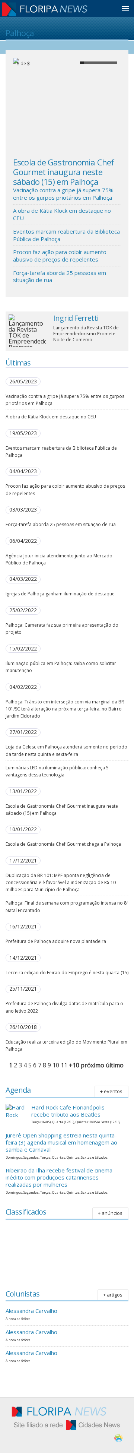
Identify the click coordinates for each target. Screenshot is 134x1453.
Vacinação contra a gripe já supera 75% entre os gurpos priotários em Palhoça (63, 193)
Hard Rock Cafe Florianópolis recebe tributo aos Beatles (68, 1111)
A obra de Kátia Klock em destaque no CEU (62, 214)
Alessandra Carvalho (31, 1310)
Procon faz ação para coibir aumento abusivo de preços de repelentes (59, 255)
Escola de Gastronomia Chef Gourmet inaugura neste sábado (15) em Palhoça (63, 171)
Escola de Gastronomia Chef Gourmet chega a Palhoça (63, 844)
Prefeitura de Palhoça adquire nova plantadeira (56, 941)
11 (64, 1065)
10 (55, 1065)
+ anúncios (110, 1213)
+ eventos (111, 1091)
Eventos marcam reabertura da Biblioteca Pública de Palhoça (66, 235)
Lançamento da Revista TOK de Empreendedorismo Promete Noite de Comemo (86, 334)
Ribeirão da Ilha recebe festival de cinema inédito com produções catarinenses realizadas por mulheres (59, 1177)
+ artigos (112, 1294)
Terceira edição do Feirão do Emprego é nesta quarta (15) (67, 972)
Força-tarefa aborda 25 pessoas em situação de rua (59, 276)
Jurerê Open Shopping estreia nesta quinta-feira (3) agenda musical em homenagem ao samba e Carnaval (61, 1142)
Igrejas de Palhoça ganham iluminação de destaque (60, 594)
